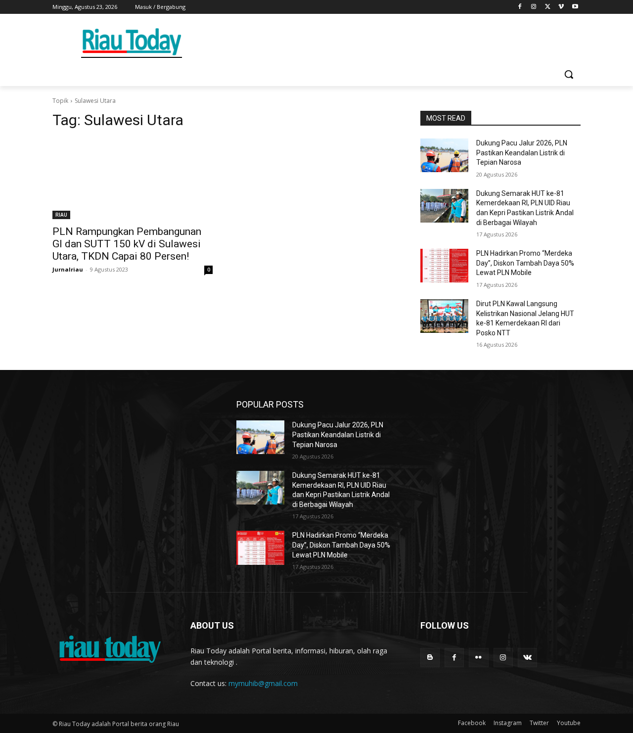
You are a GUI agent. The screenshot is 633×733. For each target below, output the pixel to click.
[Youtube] (575, 7)
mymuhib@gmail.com (263, 683)
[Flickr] (478, 657)
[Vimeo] (561, 7)
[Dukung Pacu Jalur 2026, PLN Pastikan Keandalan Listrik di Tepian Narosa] (444, 155)
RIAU (61, 214)
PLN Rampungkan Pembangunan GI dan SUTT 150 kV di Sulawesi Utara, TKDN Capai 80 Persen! (126, 244)
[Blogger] (430, 657)
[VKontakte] (527, 657)
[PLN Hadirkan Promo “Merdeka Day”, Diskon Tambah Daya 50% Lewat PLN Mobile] (444, 265)
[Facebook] (520, 7)
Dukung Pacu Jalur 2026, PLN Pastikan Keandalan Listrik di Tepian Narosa (521, 152)
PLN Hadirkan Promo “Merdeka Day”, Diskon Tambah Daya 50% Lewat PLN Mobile (525, 262)
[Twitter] (547, 7)
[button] (569, 74)
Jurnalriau (67, 269)
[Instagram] (534, 7)
